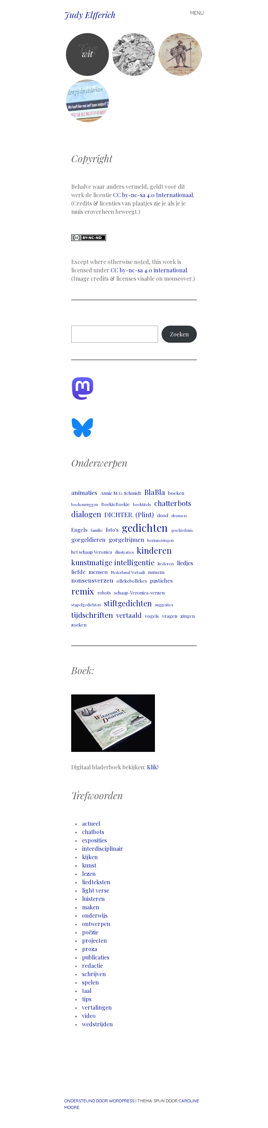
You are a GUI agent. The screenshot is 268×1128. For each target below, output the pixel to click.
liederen (166, 563)
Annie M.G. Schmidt (120, 493)
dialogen (86, 514)
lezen (89, 873)
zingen (187, 616)
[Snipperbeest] (133, 54)
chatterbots (172, 503)
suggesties (164, 604)
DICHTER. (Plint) (129, 514)
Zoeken (179, 334)
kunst (89, 865)
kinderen (154, 550)
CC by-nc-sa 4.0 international (149, 270)
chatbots (93, 831)
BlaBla (154, 492)
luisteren (93, 898)
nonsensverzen (92, 580)
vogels (152, 616)
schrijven (94, 974)
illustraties (124, 552)
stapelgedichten (86, 604)
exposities (94, 840)
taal (86, 990)
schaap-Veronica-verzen (139, 593)
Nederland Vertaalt (128, 572)
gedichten (145, 527)
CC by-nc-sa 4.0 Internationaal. (153, 195)
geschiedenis (182, 530)
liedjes (185, 563)
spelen (90, 982)
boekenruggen (84, 504)
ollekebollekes (132, 581)
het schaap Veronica (91, 552)
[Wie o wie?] (87, 100)
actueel (91, 823)
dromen (179, 515)
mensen (98, 571)
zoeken (79, 625)
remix (82, 591)
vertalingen (97, 1007)
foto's (112, 529)
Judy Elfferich (90, 14)
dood (162, 515)
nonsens (156, 572)
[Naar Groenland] (180, 54)
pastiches (161, 580)
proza (89, 948)
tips (86, 999)
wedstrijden (97, 1024)
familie (97, 530)
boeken (176, 493)
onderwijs (94, 915)
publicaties (95, 957)
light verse (95, 890)
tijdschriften (92, 615)
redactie (92, 965)
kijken (90, 857)
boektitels (142, 504)
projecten (94, 940)
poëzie (90, 932)
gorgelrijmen (126, 539)
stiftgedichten (128, 603)
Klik (152, 767)
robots (104, 593)
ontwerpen (96, 923)
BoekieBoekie (115, 504)
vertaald (129, 615)
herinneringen (160, 540)
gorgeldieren (88, 539)
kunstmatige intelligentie (113, 562)
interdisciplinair (102, 848)
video (89, 1015)
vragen (169, 616)
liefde (78, 571)
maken (90, 907)
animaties (84, 492)
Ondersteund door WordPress (99, 1100)
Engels (79, 529)
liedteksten (96, 882)
